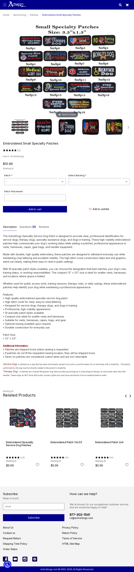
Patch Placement (13, 191)
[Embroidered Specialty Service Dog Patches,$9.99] (22, 417)
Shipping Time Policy (15, 543)
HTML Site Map (71, 543)
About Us (8, 527)
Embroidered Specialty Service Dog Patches (19, 444)
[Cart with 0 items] (127, 5)
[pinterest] (34, 559)
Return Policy (69, 532)
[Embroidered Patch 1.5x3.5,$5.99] (67, 417)
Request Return (12, 538)
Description (10, 226)
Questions (28, 226)
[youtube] (15, 559)
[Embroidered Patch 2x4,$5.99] (111, 417)
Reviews (44, 226)
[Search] (120, 5)
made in (16, 8)
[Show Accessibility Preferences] (7, 565)
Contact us (9, 532)
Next (130, 396)
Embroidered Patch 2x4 (109, 442)
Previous (126, 396)
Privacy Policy (70, 527)
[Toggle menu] (5, 5)
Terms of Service (72, 538)
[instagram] (25, 559)
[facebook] (5, 559)
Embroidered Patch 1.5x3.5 (66, 442)
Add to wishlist (101, 209)
